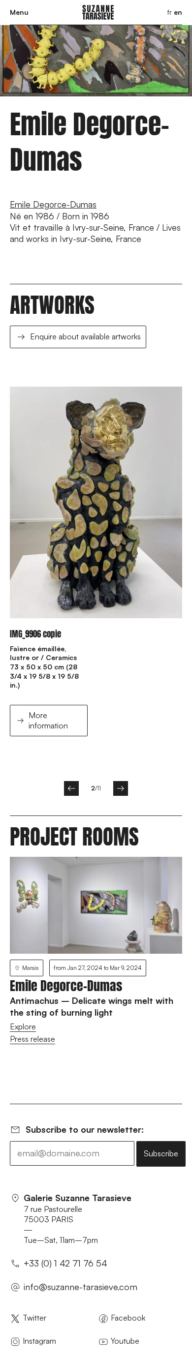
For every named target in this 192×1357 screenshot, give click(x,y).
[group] (96, 571)
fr (169, 12)
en (178, 12)
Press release (32, 1039)
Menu (19, 12)
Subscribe (161, 1153)
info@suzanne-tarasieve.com (80, 1286)
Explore (23, 1026)
